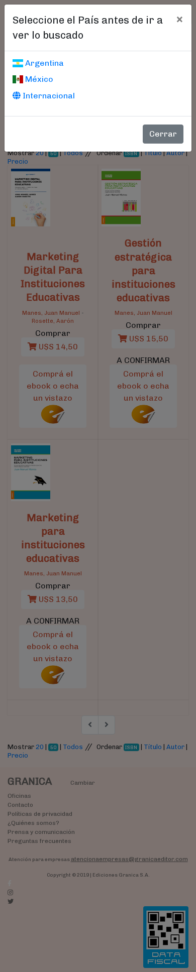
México (38, 79)
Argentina (43, 63)
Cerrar (163, 134)
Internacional (48, 95)
